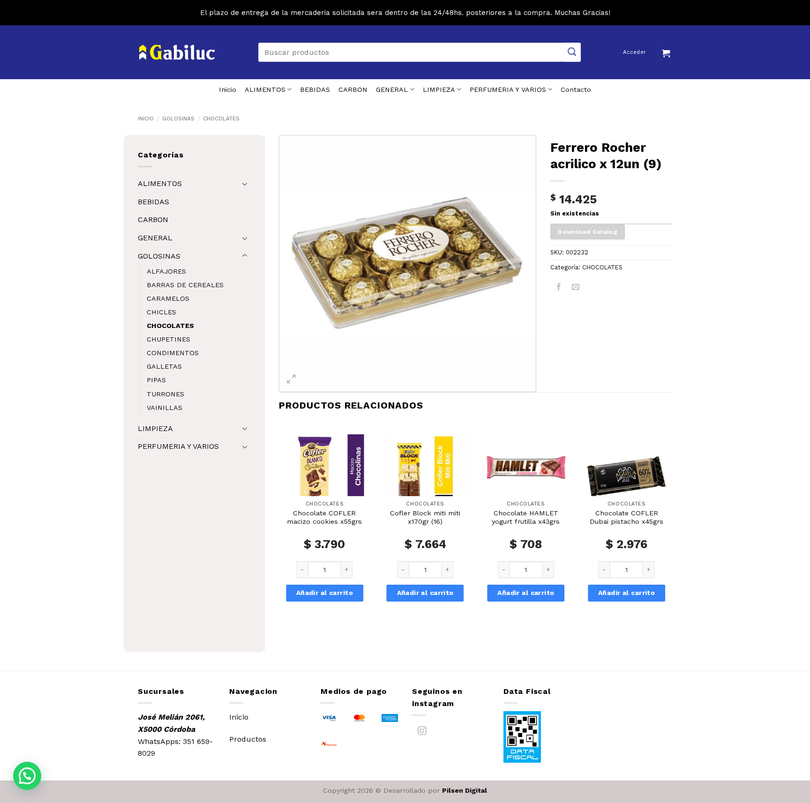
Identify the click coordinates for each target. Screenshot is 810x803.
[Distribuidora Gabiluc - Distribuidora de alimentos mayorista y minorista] (177, 52)
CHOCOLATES (221, 118)
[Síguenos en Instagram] (422, 732)
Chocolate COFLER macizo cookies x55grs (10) (324, 521)
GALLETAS (164, 366)
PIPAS (156, 380)
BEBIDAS (315, 89)
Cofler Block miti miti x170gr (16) (425, 517)
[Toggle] (244, 183)
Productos (247, 739)
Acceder (634, 52)
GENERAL (392, 89)
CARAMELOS (168, 298)
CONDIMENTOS (173, 353)
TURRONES (165, 394)
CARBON (353, 89)
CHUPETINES (168, 339)
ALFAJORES (166, 271)
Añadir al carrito (324, 592)
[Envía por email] (576, 288)
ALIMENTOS (265, 89)
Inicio (227, 89)
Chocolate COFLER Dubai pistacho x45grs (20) (626, 521)
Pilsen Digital (464, 790)
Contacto (576, 89)
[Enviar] (572, 52)
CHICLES (161, 312)
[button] (667, 52)
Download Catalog (587, 231)
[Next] (672, 529)
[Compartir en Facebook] (559, 288)
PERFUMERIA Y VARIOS (508, 89)
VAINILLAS (164, 407)
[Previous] (279, 529)
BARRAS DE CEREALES (185, 285)
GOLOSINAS (178, 118)
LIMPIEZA (439, 89)
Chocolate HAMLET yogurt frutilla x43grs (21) (526, 521)
